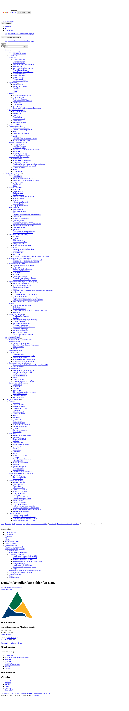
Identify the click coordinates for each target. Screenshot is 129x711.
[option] (66, 34)
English (19, 34)
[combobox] (11, 37)
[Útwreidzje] (10, 50)
